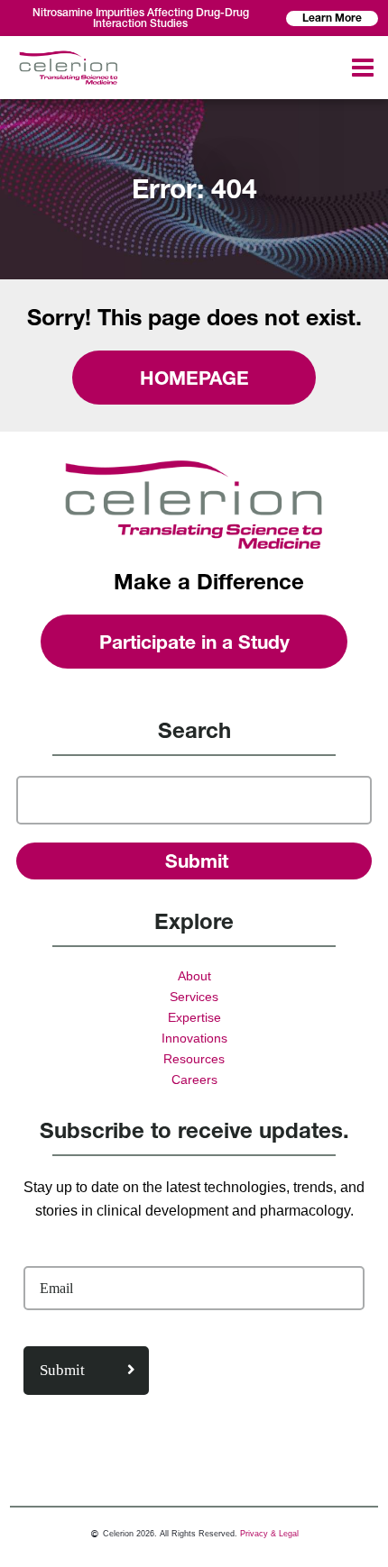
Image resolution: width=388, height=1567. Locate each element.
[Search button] (194, 861)
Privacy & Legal (269, 1533)
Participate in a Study (194, 642)
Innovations (194, 1038)
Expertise (194, 1017)
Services (194, 996)
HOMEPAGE (194, 378)
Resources (194, 1059)
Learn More (332, 17)
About (194, 976)
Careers (194, 1079)
